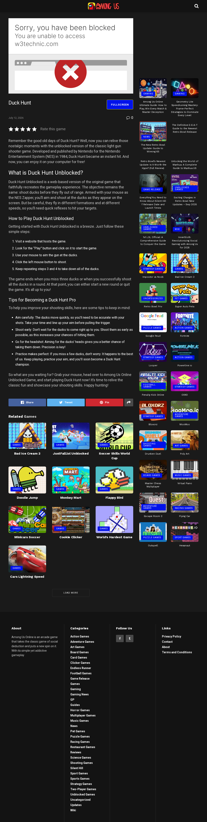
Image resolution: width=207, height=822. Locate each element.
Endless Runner (80, 668)
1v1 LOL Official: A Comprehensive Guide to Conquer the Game (153, 241)
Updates (76, 805)
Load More (70, 592)
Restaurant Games (82, 747)
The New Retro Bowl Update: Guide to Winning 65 (153, 148)
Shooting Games (149, 445)
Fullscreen (120, 104)
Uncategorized (153, 298)
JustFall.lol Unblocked (71, 453)
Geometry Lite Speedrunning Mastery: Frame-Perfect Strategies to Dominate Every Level (185, 108)
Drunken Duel (153, 453)
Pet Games (181, 298)
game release (152, 189)
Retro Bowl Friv (153, 306)
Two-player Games (83, 789)
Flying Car (184, 516)
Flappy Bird (114, 498)
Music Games (183, 475)
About (166, 647)
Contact (167, 641)
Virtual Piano (184, 483)
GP (72, 699)
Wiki (177, 229)
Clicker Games (80, 662)
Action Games (183, 328)
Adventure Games (181, 415)
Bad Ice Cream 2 (27, 453)
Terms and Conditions (177, 652)
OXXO (185, 394)
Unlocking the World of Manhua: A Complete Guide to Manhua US (184, 165)
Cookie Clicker (70, 537)
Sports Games (80, 778)
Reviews (75, 752)
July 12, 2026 (15, 117)
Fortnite (184, 335)
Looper (153, 365)
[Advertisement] (169, 43)
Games (17, 445)
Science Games (80, 757)
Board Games (151, 475)
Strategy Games (153, 269)
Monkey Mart (70, 498)
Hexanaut (184, 545)
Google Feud (153, 335)
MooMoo (185, 424)
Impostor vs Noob (153, 276)
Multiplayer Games (83, 715)
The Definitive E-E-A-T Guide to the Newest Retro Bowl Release (184, 128)
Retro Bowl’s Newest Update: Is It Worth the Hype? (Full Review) (153, 165)
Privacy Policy (171, 636)
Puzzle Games (152, 328)
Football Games (149, 386)
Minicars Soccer (27, 537)
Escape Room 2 (153, 516)
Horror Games (80, 710)
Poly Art (184, 453)
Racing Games (184, 508)
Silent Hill (76, 768)
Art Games (181, 446)
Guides (75, 705)
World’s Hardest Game (114, 537)
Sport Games (183, 537)
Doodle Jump (27, 498)
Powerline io (184, 365)
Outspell (153, 545)
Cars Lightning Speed (27, 577)
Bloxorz (153, 424)
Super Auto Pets (184, 306)
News (146, 137)
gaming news (79, 694)
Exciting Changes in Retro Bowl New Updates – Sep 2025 (185, 201)
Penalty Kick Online (153, 394)
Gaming (148, 94)
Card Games (78, 657)
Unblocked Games (182, 188)
